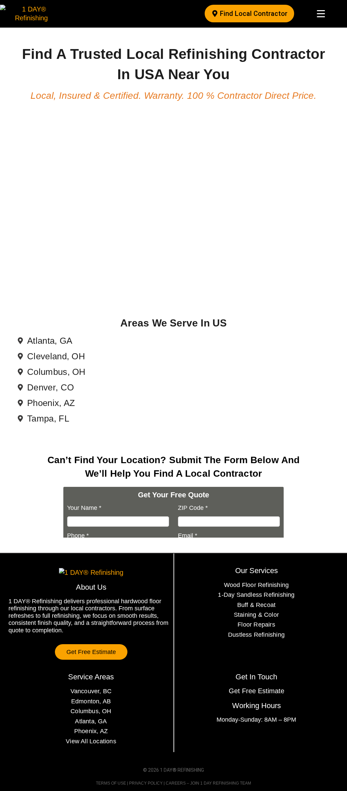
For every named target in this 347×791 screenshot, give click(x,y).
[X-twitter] (262, 737)
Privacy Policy (146, 783)
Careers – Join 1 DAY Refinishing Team (208, 783)
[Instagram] (250, 737)
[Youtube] (274, 737)
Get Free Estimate (256, 691)
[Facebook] (238, 737)
